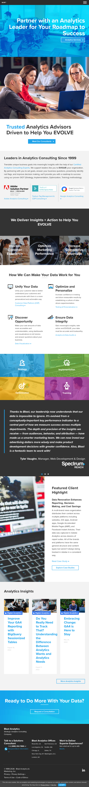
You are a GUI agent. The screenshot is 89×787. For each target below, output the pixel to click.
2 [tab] (45, 474)
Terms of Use (9, 777)
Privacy (7, 774)
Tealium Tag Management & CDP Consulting (43, 197)
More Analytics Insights (71, 681)
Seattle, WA (48, 747)
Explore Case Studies (65, 568)
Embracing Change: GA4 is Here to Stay (71, 626)
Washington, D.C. (50, 754)
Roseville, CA (36, 744)
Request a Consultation (44, 711)
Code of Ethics (22, 777)
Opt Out (53, 785)
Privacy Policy (45, 785)
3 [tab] (48, 474)
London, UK (36, 757)
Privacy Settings (18, 774)
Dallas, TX (47, 750)
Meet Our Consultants (41, 141)
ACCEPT (62, 785)
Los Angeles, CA (37, 747)
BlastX (62, 749)
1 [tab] (42, 474)
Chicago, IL (35, 750)
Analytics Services (73, 40)
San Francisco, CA (50, 744)
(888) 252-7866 (18, 746)
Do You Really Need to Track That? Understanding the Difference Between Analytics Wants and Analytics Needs (46, 640)
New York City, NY (38, 754)
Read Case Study (60, 561)
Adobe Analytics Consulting (15, 199)
